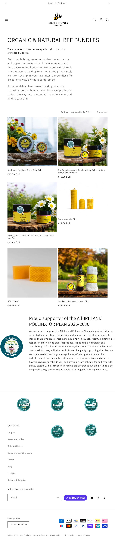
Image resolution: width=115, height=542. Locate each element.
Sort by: (64, 112)
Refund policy (55, 535)
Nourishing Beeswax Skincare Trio (73, 301)
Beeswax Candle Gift (67, 219)
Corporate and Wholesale (19, 453)
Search (10, 459)
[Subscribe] (58, 497)
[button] (6, 19)
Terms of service (84, 535)
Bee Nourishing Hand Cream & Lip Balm (25, 170)
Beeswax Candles (15, 439)
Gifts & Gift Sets (14, 446)
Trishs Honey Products (22, 535)
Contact (11, 473)
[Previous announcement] (6, 3)
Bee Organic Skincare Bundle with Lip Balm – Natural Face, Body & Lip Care (81, 171)
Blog (9, 466)
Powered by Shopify (39, 535)
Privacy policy (69, 535)
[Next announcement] (109, 3)
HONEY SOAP (13, 301)
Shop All (11, 432)
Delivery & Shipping (16, 480)
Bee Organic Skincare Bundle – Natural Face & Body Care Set (30, 237)
